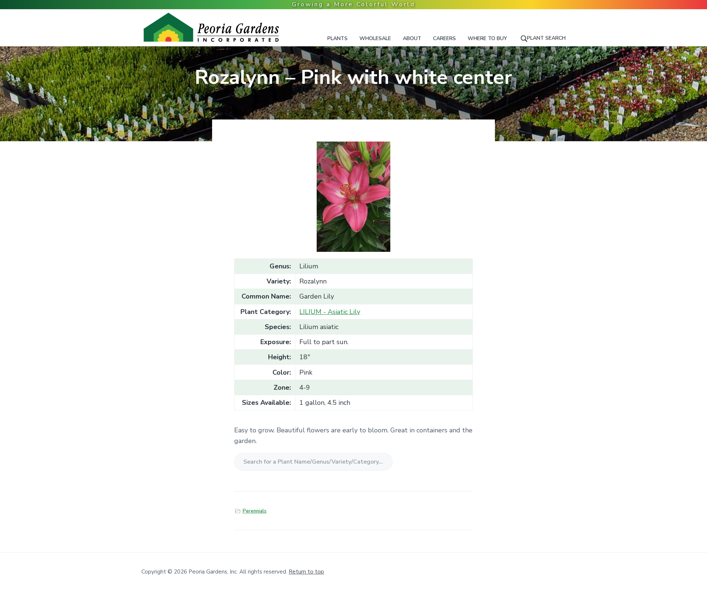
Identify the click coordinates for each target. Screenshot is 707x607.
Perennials (255, 511)
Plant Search (546, 38)
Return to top (306, 571)
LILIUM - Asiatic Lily (329, 311)
